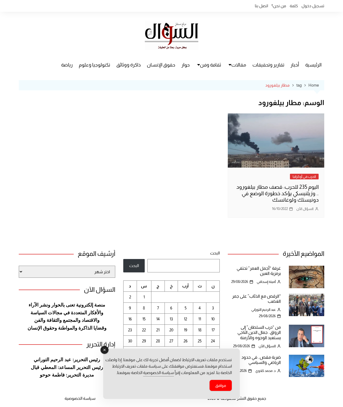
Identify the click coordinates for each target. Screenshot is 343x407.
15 (144, 319)
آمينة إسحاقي (266, 282)
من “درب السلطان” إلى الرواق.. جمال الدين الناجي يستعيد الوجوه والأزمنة (259, 332)
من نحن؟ (278, 5)
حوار (185, 65)
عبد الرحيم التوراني (263, 310)
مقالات (238, 65)
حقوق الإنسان (161, 65)
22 (144, 330)
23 (130, 330)
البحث (215, 253)
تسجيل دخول (312, 5)
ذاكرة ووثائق (128, 65)
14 (158, 319)
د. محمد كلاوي (265, 371)
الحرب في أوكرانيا (304, 177)
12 (185, 319)
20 (171, 330)
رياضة (67, 65)
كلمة (294, 5)
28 (158, 341)
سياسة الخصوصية (80, 398)
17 (213, 330)
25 (200, 341)
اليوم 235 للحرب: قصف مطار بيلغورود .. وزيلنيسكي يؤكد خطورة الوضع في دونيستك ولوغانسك (277, 193)
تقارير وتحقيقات (268, 65)
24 (213, 341)
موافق (220, 385)
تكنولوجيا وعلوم (94, 65)
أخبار (294, 65)
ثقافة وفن (210, 65)
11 (199, 319)
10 (213, 319)
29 (144, 341)
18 (200, 330)
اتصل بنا (261, 5)
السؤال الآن (305, 209)
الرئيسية (313, 65)
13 (171, 319)
